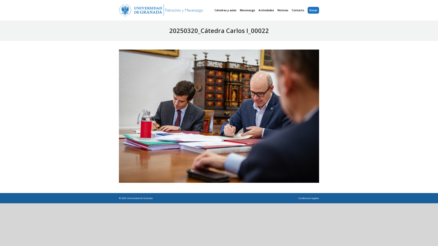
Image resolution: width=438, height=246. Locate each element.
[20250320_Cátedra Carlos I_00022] (219, 116)
